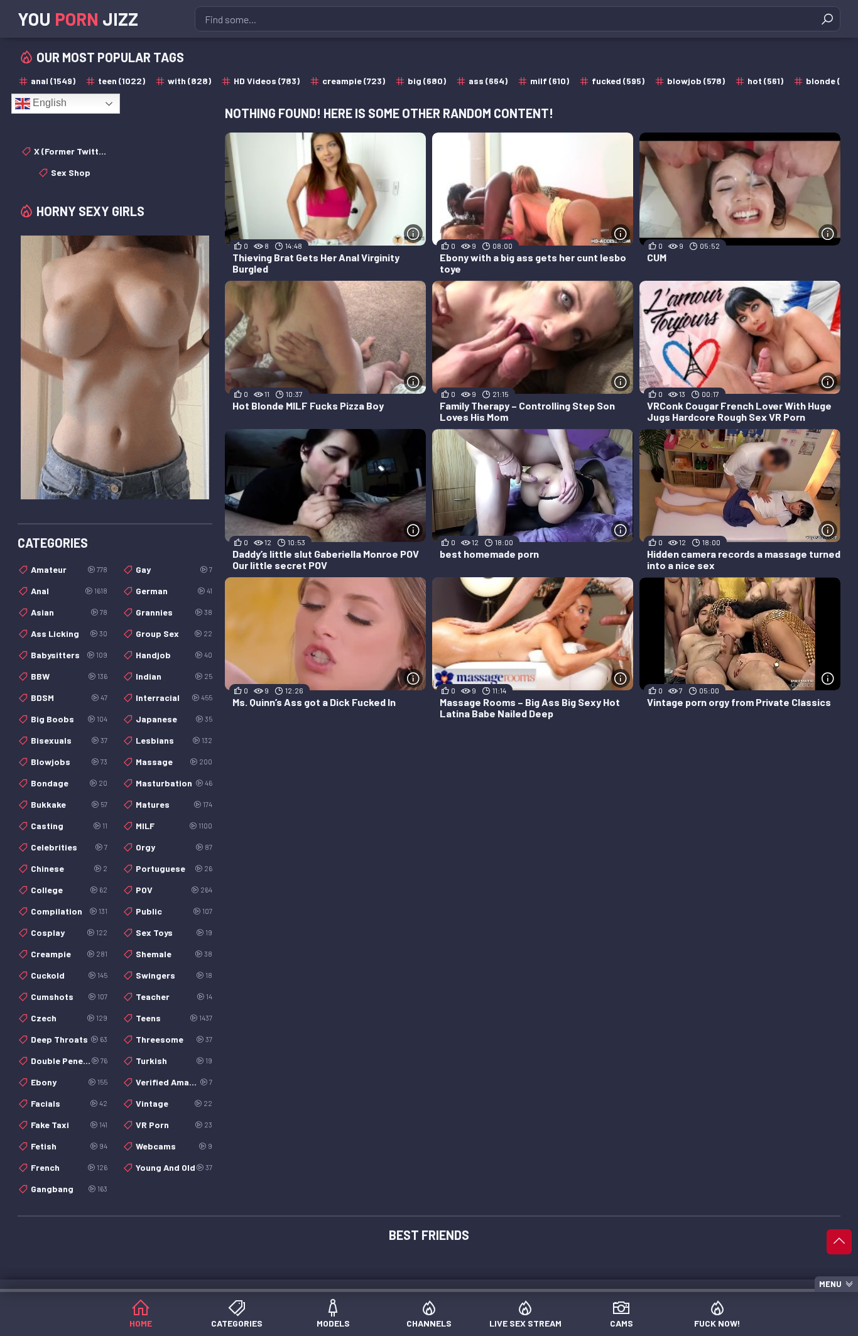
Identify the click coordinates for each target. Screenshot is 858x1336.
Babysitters (69, 654)
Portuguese (174, 868)
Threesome (174, 1039)
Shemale (174, 953)
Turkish (174, 1060)
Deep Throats (69, 1039)
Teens (174, 1018)
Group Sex (174, 633)
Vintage (174, 1103)
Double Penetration (69, 1060)
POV (174, 889)
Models (333, 1323)
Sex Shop (70, 172)
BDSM (69, 697)
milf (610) (549, 80)
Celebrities (69, 847)
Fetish (69, 1146)
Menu (830, 1284)
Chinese (69, 868)
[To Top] (839, 1241)
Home (140, 1323)
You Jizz (78, 19)
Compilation (69, 911)
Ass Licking (69, 633)
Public (174, 911)
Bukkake (69, 804)
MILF (174, 825)
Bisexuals (69, 740)
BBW (69, 676)
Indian (174, 676)
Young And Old (174, 1167)
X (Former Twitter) (70, 151)
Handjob (174, 654)
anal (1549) (53, 80)
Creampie (69, 953)
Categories (237, 1323)
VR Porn (174, 1124)
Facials (69, 1103)
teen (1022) (121, 80)
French (69, 1167)
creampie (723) (353, 80)
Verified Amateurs (174, 1082)
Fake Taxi (69, 1124)
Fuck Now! (717, 1323)
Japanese (174, 719)
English (48, 102)
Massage (174, 761)
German (174, 590)
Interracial (174, 697)
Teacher (174, 996)
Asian (69, 612)
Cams (621, 1323)
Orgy (174, 847)
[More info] (413, 233)
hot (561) (765, 80)
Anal (69, 590)
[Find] (827, 19)
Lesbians (174, 740)
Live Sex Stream (525, 1323)
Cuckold (69, 975)
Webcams (174, 1146)
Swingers (174, 975)
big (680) (427, 80)
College (69, 889)
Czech (69, 1018)
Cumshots (69, 996)
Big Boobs (69, 719)
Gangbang (69, 1188)
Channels (429, 1323)
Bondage (69, 783)
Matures (174, 804)
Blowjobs (69, 761)
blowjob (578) (696, 80)
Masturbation (174, 783)
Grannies (174, 612)
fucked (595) (618, 80)
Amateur (69, 569)
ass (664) (488, 80)
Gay (174, 569)
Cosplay (69, 932)
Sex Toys (174, 932)
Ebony (69, 1082)
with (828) (189, 80)
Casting (69, 825)
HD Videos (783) (267, 80)
